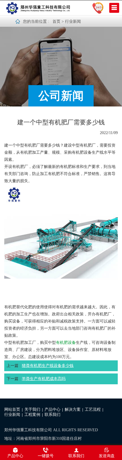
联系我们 (52, 414)
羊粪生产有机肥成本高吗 (44, 379)
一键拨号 (46, 456)
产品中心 (52, 409)
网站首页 (12, 409)
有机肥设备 (66, 342)
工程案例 (32, 414)
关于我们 (32, 409)
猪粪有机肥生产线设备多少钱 (47, 366)
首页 (56, 21)
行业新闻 (73, 21)
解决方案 (73, 409)
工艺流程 (93, 409)
